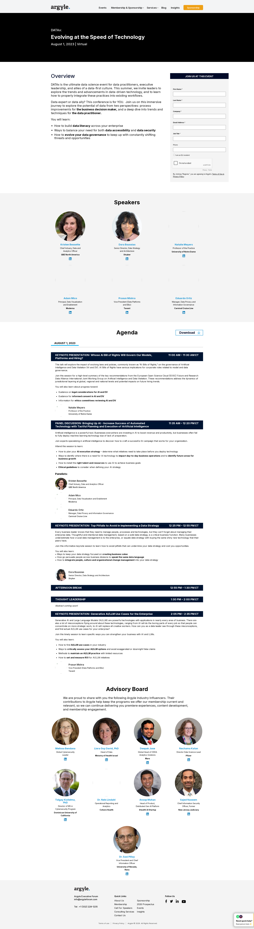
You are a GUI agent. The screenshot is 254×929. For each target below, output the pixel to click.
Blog (163, 7)
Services (152, 7)
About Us (119, 900)
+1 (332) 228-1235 (88, 906)
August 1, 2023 (64, 343)
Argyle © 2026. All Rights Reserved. (142, 923)
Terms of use (103, 923)
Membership (120, 904)
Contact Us (120, 915)
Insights (175, 7)
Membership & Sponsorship (126, 7)
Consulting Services (124, 911)
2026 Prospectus (145, 904)
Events (102, 7)
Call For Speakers (123, 908)
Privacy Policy (118, 923)
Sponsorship (193, 7)
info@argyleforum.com (85, 899)
